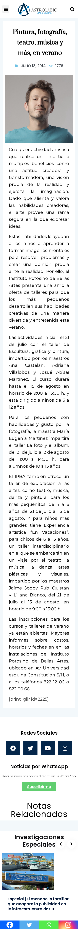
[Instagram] (65, 748)
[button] (5, 9)
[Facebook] (13, 748)
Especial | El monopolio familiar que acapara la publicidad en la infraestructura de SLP (38, 904)
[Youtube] (48, 748)
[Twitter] (30, 748)
